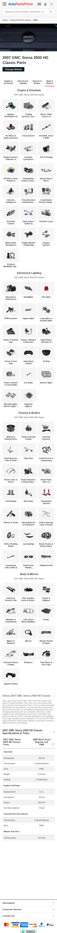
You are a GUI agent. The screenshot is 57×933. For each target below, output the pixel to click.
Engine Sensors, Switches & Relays (10, 158)
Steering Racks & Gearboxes (28, 523)
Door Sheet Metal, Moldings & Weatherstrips (28, 620)
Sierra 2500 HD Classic (20, 20)
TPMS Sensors (10, 318)
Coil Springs (10, 501)
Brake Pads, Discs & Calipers (46, 481)
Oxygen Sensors (46, 244)
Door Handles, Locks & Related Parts (28, 599)
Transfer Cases (46, 221)
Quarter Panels (11, 684)
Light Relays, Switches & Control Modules (46, 341)
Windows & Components (11, 620)
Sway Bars (28, 458)
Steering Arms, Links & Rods (11, 459)
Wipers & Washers (11, 642)
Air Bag (46, 361)
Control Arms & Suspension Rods (46, 459)
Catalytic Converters (28, 158)
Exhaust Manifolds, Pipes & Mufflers (10, 265)
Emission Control (11, 222)
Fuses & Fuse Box (11, 362)
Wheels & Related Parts (11, 438)
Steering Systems (46, 438)
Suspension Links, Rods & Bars (11, 566)
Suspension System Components (46, 502)
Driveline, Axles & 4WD (46, 137)
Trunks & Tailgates (46, 599)
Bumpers (28, 662)
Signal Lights (28, 318)
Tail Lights (46, 297)
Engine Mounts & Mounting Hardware (28, 244)
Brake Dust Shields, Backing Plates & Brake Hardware (28, 566)
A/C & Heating (46, 157)
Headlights (28, 297)
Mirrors (28, 641)
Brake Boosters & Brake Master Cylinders (28, 481)
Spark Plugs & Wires (46, 179)
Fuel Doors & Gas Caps (46, 663)
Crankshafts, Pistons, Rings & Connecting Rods (46, 201)
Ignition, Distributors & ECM (10, 115)
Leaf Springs (28, 544)
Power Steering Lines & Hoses (46, 523)
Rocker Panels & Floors (46, 642)
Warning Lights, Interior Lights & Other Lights (11, 405)
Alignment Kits (46, 565)
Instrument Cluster (28, 362)
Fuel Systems (28, 136)
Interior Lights (46, 383)
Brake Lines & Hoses (10, 481)
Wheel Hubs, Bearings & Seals (10, 244)
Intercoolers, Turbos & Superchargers (28, 222)
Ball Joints (28, 501)
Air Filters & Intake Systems (11, 137)
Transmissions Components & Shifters (28, 201)
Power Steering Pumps (28, 438)
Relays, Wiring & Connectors (28, 341)
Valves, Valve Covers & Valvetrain (46, 115)
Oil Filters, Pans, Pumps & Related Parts (10, 179)
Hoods (46, 619)
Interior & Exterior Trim (11, 599)
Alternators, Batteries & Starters (10, 298)
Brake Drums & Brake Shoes (46, 545)
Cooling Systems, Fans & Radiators (28, 115)
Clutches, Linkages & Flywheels (11, 201)
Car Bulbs (28, 383)
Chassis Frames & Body (10, 663)
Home (5, 20)
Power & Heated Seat (10, 341)
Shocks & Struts (10, 522)
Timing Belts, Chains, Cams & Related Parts (28, 179)
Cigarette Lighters (28, 405)
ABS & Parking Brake (11, 545)
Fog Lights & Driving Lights (46, 319)
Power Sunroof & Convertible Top (10, 384)
